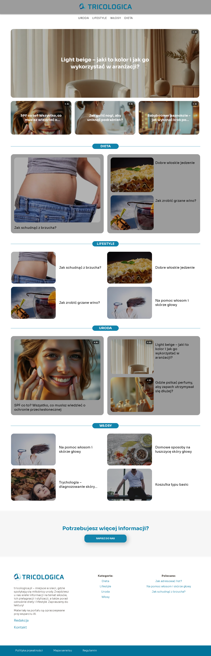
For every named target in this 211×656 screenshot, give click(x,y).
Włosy (115, 18)
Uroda (83, 18)
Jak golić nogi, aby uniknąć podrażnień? (105, 118)
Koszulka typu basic (171, 485)
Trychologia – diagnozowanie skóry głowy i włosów (77, 484)
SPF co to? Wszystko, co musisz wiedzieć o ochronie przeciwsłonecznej (41, 118)
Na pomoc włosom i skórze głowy (172, 303)
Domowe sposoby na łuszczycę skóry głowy (173, 449)
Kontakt (20, 627)
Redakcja (21, 620)
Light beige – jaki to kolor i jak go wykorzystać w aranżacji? (105, 63)
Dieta (128, 18)
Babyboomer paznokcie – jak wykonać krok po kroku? (169, 118)
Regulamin (90, 650)
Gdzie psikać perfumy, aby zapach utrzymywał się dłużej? (174, 387)
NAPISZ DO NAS (105, 538)
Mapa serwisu (62, 650)
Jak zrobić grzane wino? (175, 201)
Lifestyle (99, 18)
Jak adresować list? (168, 581)
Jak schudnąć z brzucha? (35, 228)
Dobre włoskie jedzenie (175, 163)
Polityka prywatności (29, 650)
